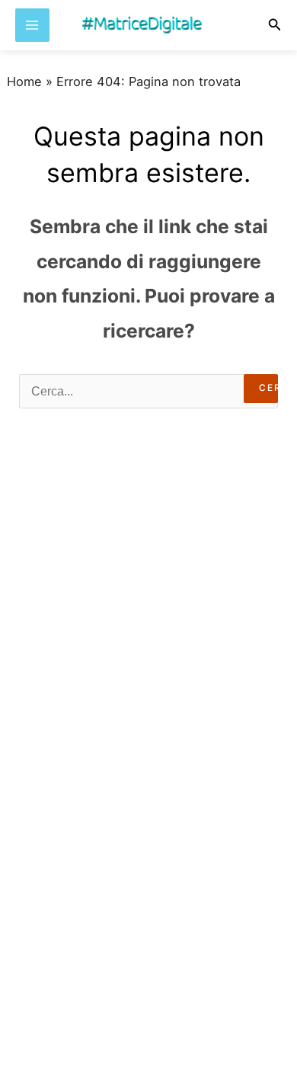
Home (24, 81)
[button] (275, 24)
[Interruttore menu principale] (32, 25)
